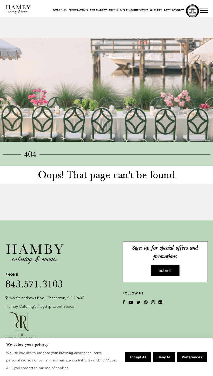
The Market (98, 10)
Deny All (163, 357)
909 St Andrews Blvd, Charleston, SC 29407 (46, 298)
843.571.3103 (34, 280)
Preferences (192, 357)
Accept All (137, 357)
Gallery (156, 10)
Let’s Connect (174, 10)
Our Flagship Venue (134, 10)
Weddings (59, 10)
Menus (113, 10)
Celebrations (78, 10)
